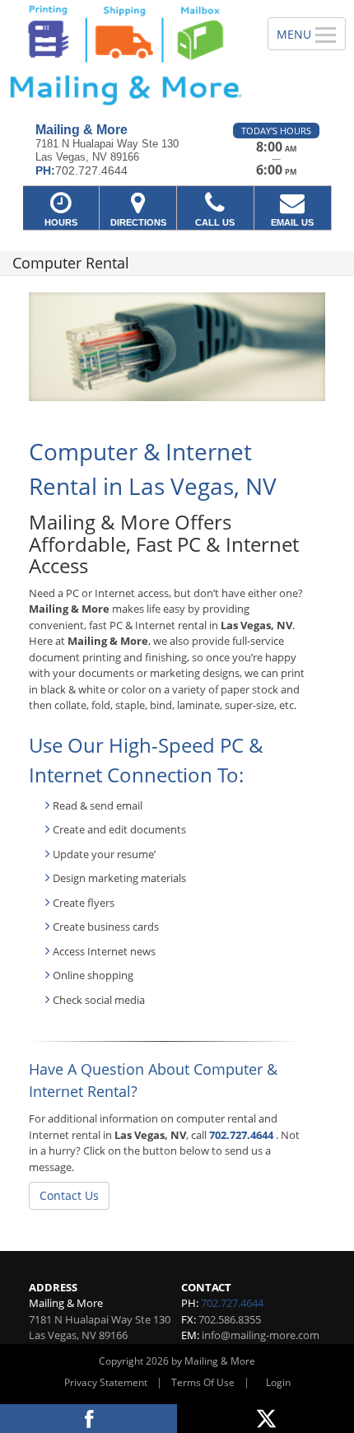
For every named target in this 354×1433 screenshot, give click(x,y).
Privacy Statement (105, 1382)
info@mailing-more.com (260, 1335)
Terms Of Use (203, 1382)
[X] (265, 1418)
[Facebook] (88, 1418)
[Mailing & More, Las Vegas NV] (125, 55)
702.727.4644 (241, 1134)
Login (278, 1382)
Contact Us (69, 1195)
